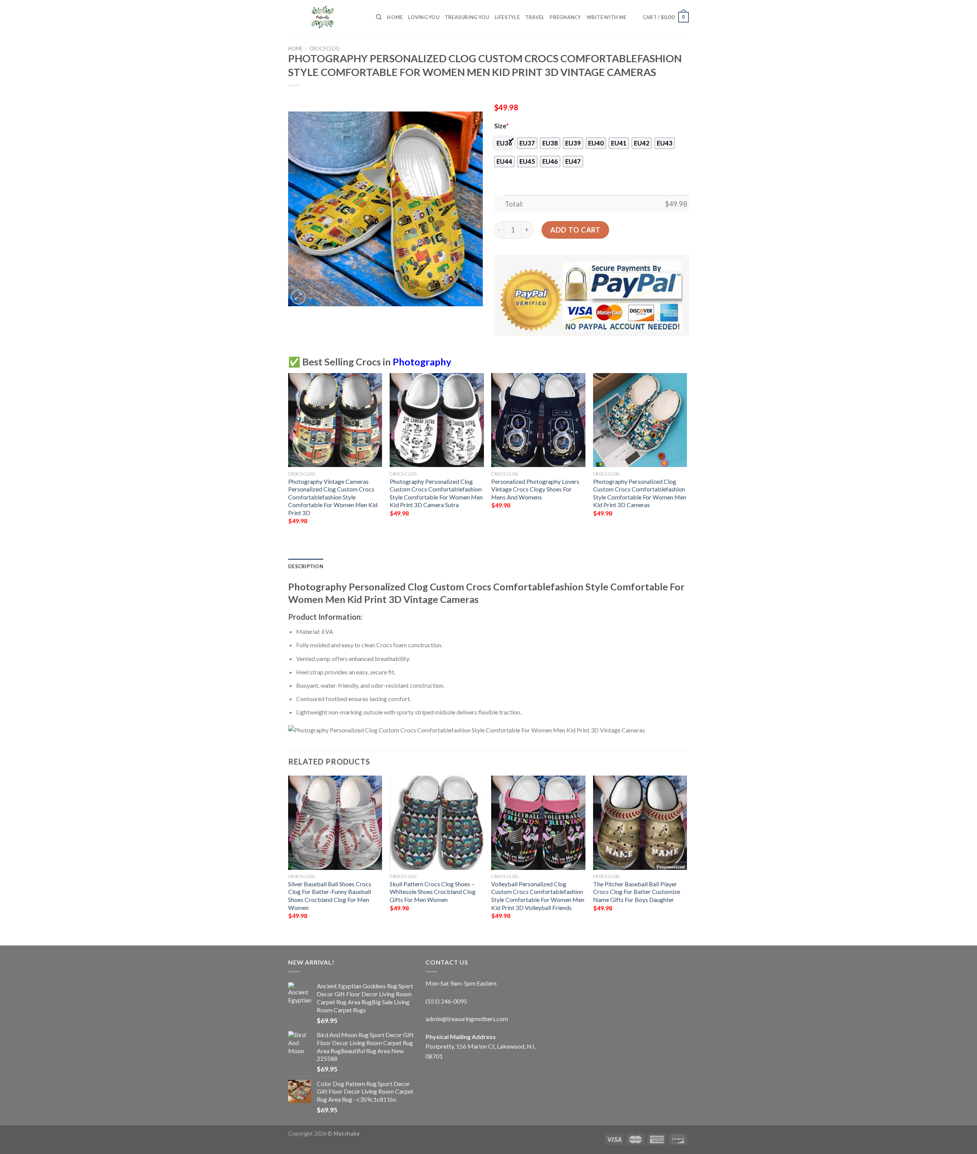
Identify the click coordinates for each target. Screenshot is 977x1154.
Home (395, 17)
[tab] (305, 566)
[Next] (686, 455)
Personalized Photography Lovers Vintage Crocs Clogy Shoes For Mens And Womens (535, 489)
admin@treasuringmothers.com (467, 1018)
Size (501, 126)
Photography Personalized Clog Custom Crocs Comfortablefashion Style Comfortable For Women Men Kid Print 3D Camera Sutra (436, 493)
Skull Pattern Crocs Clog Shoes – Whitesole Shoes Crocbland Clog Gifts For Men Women (433, 891)
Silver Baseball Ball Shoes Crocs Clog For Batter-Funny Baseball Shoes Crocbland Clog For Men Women (329, 895)
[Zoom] (298, 296)
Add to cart (575, 230)
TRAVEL (535, 17)
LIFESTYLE (507, 17)
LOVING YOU (423, 17)
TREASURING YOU (467, 17)
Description (305, 566)
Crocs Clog (324, 48)
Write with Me (606, 17)
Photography (422, 361)
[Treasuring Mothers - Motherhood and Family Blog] (326, 17)
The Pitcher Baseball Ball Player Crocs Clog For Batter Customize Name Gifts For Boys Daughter (636, 891)
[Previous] (288, 455)
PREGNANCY (565, 17)
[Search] (379, 17)
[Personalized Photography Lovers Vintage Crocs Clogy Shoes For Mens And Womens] (538, 420)
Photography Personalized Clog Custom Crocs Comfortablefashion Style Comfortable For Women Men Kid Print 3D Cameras (639, 493)
